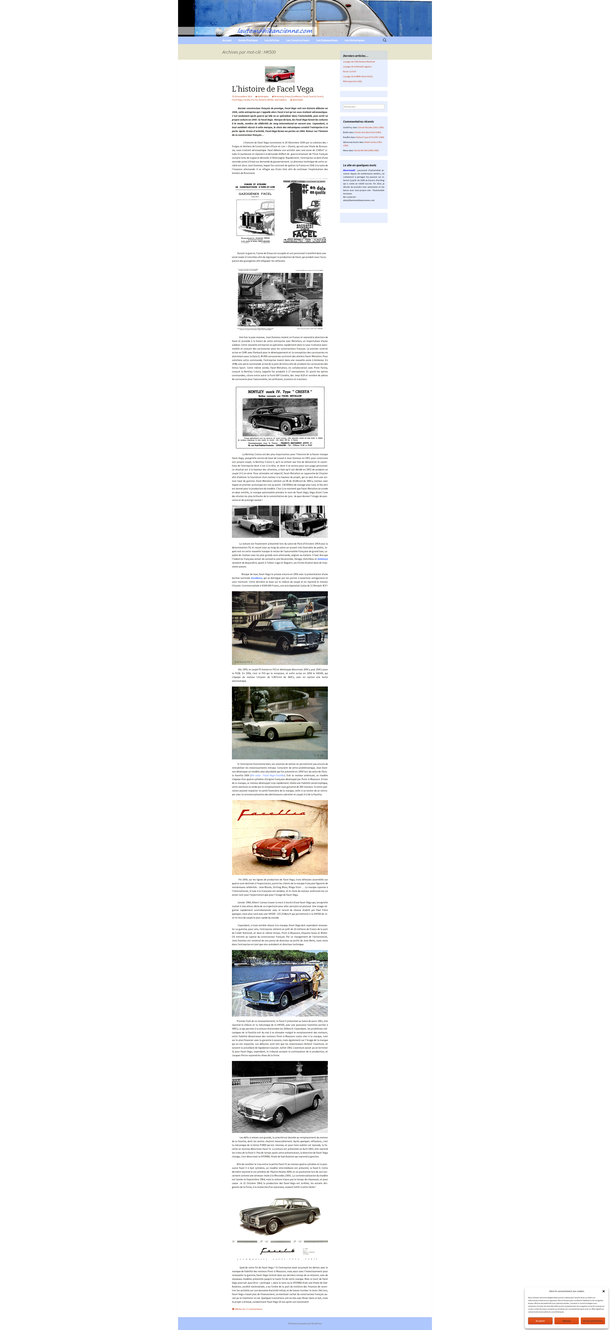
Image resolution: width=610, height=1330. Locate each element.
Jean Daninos (280, 99)
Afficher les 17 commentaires (248, 1309)
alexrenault (297, 99)
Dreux (287, 96)
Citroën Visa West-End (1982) (367, 132)
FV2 (256, 99)
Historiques (263, 96)
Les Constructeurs (297, 40)
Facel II (320, 96)
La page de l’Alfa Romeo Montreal (359, 61)
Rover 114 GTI (349, 71)
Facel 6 (312, 96)
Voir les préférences (593, 1320)
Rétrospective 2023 (352, 81)
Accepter (540, 1320)
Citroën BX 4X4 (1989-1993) (366, 150)
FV (252, 99)
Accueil (226, 40)
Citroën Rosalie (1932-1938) (371, 127)
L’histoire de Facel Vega (273, 89)
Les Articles (271, 40)
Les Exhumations (327, 40)
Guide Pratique (248, 40)
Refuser (567, 1320)
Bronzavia (279, 96)
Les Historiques (354, 40)
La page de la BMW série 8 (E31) (358, 76)
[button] (603, 1291)
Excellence (296, 96)
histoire (262, 99)
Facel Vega (237, 99)
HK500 (270, 99)
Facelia (246, 99)
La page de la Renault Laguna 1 (357, 66)
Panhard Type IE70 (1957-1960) (370, 137)
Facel (305, 96)
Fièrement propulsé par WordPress (305, 1323)
